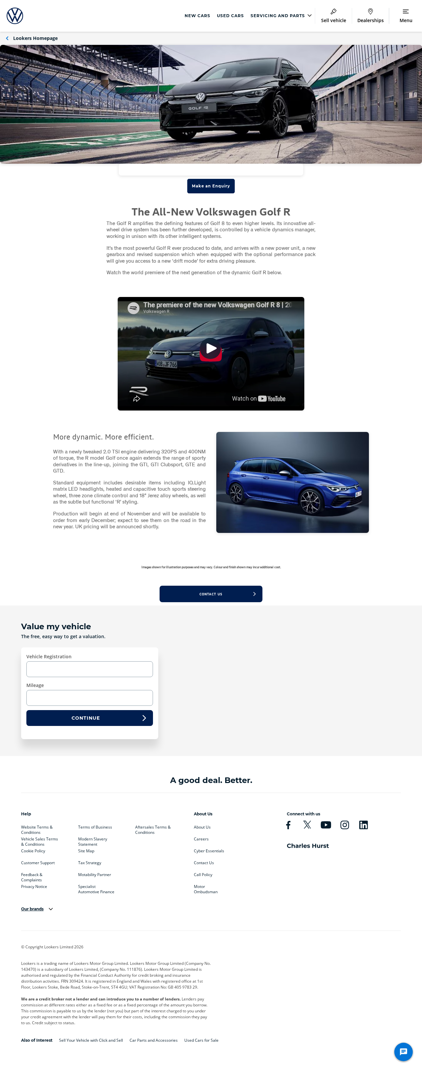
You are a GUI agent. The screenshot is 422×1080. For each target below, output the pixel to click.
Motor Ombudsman (206, 888)
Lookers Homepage (35, 38)
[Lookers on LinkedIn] (363, 825)
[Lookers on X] (307, 825)
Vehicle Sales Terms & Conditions (39, 840)
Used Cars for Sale (201, 1040)
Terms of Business (95, 827)
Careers (201, 839)
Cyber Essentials (209, 851)
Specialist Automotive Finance (96, 888)
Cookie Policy (33, 851)
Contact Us (204, 863)
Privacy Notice (34, 886)
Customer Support (38, 863)
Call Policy (203, 874)
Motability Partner (94, 874)
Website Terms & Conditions (37, 829)
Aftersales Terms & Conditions (153, 829)
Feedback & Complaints (32, 876)
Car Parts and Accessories (154, 1040)
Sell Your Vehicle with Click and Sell (91, 1040)
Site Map (86, 851)
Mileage (35, 685)
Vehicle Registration (49, 656)
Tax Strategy (89, 863)
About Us (202, 827)
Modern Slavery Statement (92, 840)
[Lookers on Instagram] (344, 825)
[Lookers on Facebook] (288, 825)
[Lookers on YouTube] (325, 825)
